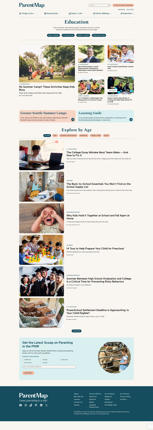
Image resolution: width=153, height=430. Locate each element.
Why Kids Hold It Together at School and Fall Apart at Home (98, 217)
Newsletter (109, 402)
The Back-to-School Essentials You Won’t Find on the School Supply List (99, 185)
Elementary (83, 135)
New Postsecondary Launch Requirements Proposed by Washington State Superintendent (90, 68)
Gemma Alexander (114, 104)
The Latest (130, 9)
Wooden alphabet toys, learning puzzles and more (83, 252)
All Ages (47, 135)
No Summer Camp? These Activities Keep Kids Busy (47, 88)
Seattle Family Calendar (124, 5)
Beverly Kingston (72, 288)
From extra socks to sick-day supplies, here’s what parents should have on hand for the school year (99, 190)
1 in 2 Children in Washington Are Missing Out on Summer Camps (90, 99)
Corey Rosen (71, 161)
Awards (77, 405)
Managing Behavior (73, 212)
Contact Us (78, 402)
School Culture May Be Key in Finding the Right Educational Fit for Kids (120, 100)
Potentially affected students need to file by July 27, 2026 (85, 316)
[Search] (109, 5)
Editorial (92, 399)
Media (91, 402)
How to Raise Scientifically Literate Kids (120, 67)
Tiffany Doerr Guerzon (74, 193)
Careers (77, 399)
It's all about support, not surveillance (79, 285)
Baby (55, 135)
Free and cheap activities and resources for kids (40, 93)
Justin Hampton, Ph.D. (74, 225)
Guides (107, 399)
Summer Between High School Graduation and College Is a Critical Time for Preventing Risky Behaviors (99, 280)
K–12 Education (68, 35)
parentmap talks (99, 35)
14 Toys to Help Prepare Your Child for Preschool (95, 248)
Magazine (108, 396)
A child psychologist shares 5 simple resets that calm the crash (87, 222)
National (45, 362)
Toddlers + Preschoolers (68, 135)
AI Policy (123, 399)
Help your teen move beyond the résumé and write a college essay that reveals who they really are (99, 159)
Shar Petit (70, 255)
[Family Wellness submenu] (110, 13)
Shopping (70, 180)
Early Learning (53, 35)
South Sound (64, 359)
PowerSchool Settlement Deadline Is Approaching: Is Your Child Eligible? (98, 312)
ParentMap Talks (111, 405)
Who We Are (78, 396)
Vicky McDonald (27, 95)
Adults (106, 135)
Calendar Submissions (94, 406)
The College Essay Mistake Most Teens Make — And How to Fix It (97, 154)
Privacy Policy (125, 396)
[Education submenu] (133, 13)
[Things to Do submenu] (34, 13)
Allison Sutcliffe (84, 72)
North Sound (28, 362)
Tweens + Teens (95, 135)
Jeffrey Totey (83, 102)
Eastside (45, 359)
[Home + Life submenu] (83, 13)
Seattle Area (28, 359)
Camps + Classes (83, 35)
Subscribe (121, 9)
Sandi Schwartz (113, 70)
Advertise (93, 396)
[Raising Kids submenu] (59, 13)
